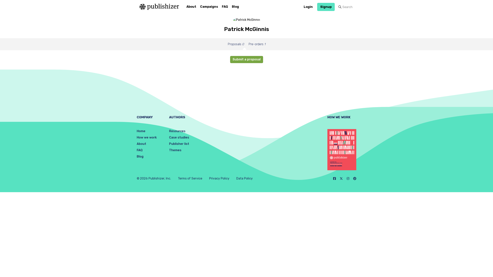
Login (308, 7)
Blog (235, 6)
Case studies (179, 137)
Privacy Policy (219, 178)
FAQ (225, 6)
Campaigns (209, 6)
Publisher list (179, 144)
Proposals (236, 44)
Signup (326, 7)
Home (141, 131)
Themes (175, 150)
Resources (177, 131)
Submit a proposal (247, 59)
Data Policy (244, 178)
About (191, 6)
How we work (147, 137)
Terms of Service (190, 178)
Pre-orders (257, 44)
